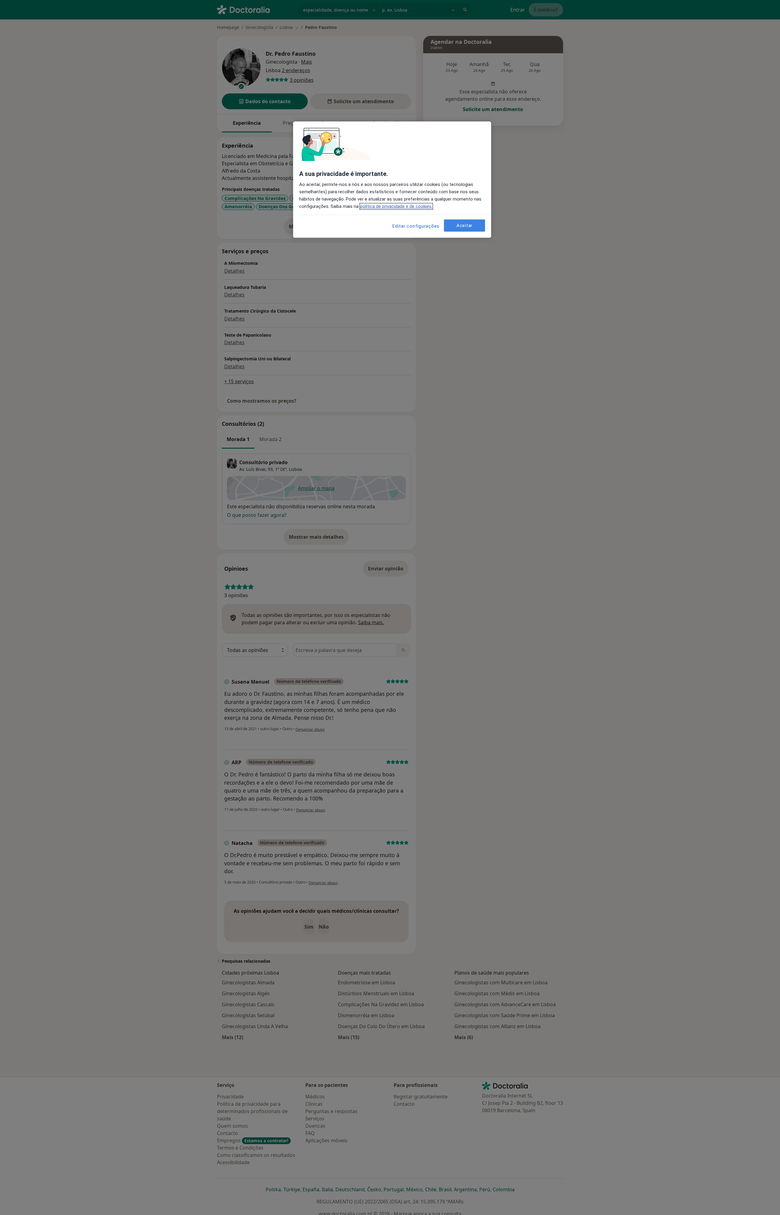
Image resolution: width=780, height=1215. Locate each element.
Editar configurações (415, 226)
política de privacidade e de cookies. (396, 206)
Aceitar (464, 225)
